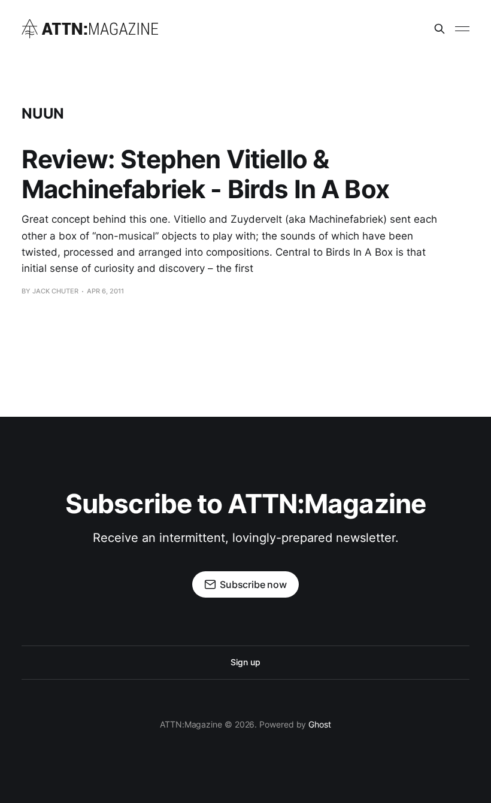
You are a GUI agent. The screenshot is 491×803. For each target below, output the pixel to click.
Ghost (319, 724)
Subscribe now (253, 584)
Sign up (245, 662)
